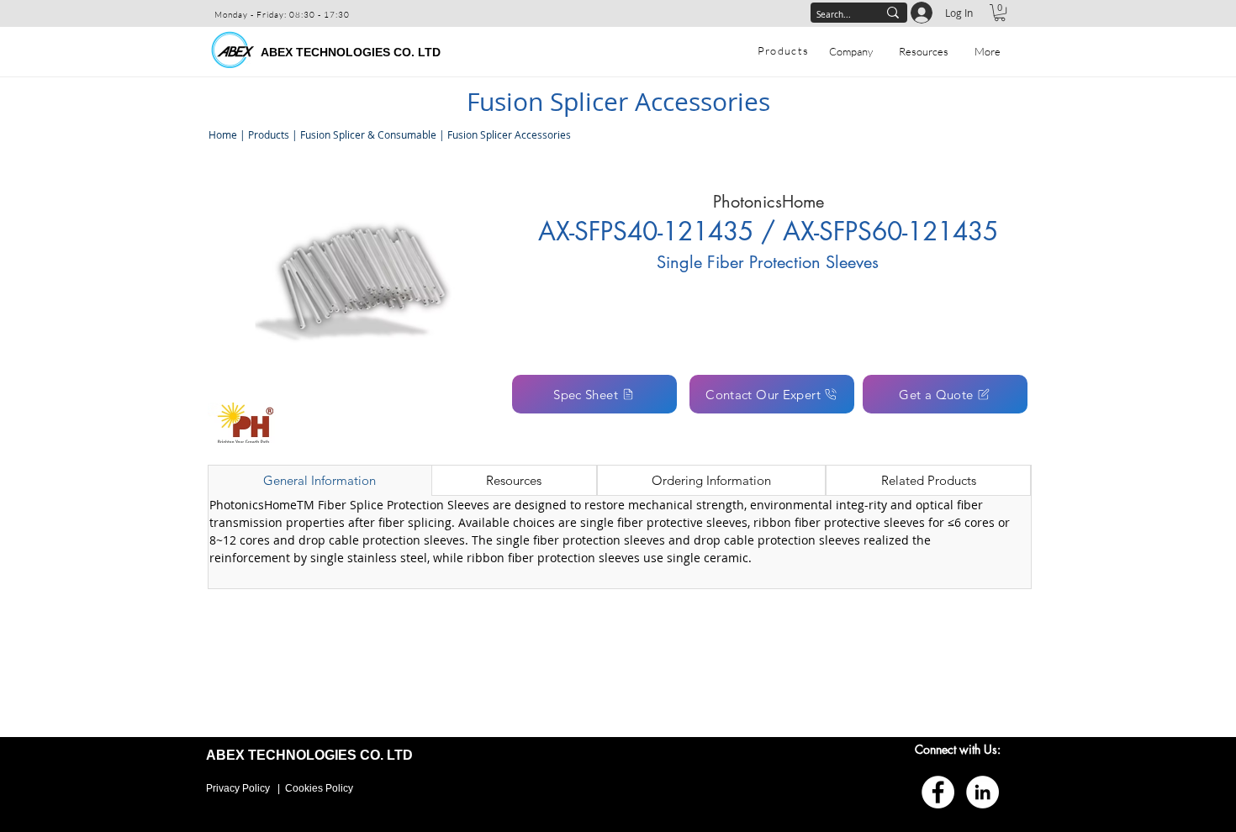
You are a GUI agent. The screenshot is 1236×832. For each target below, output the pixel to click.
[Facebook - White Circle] (938, 792)
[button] (1000, 12)
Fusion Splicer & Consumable (368, 134)
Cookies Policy (319, 788)
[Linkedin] (982, 792)
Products (268, 134)
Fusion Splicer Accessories (509, 134)
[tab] (320, 481)
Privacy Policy (238, 788)
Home (221, 134)
